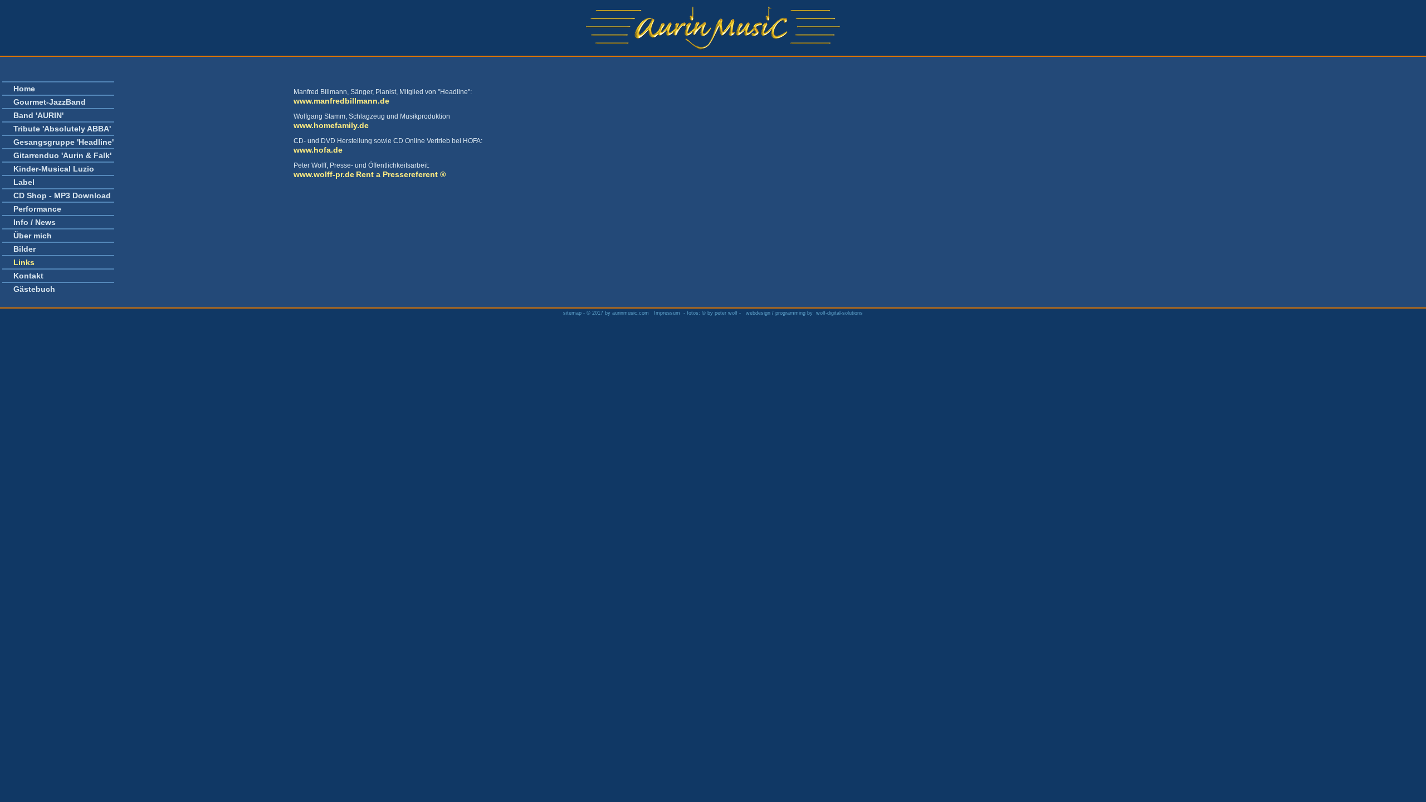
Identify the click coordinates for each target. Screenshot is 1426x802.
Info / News (34, 222)
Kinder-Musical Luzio (53, 168)
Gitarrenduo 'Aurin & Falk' (62, 155)
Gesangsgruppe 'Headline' (63, 142)
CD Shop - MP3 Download (62, 195)
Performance (37, 208)
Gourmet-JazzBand (49, 101)
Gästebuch (34, 289)
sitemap (573, 313)
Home (24, 88)
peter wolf (726, 313)
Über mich (32, 235)
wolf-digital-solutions (839, 313)
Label (24, 182)
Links (24, 262)
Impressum (667, 313)
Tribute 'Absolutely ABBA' (62, 128)
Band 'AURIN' (38, 115)
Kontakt (28, 275)
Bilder (24, 248)
